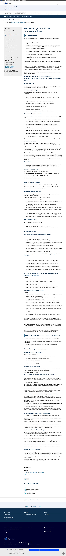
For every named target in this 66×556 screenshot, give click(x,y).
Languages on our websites (18, 543)
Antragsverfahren (7, 514)
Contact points (47, 514)
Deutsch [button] (60, 3)
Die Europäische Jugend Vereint (31, 492)
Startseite (10, 16)
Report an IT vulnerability (8, 543)
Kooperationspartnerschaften (31, 490)
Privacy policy (31, 543)
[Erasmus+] (9, 3)
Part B (14, 16)
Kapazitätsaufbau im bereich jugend (32, 489)
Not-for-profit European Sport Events (26, 16)
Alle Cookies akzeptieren (34, 549)
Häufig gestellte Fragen (7, 518)
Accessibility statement (8, 532)
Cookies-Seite (20, 550)
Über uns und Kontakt (27, 527)
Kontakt (33, 542)
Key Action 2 (18, 16)
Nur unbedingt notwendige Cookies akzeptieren (49, 549)
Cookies (26, 543)
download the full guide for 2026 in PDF (18, 22)
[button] (27, 506)
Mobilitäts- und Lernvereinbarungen (30, 514)
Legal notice (38, 543)
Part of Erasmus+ (6, 9)
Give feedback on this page (8, 517)
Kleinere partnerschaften (30, 493)
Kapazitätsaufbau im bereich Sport (32, 487)
